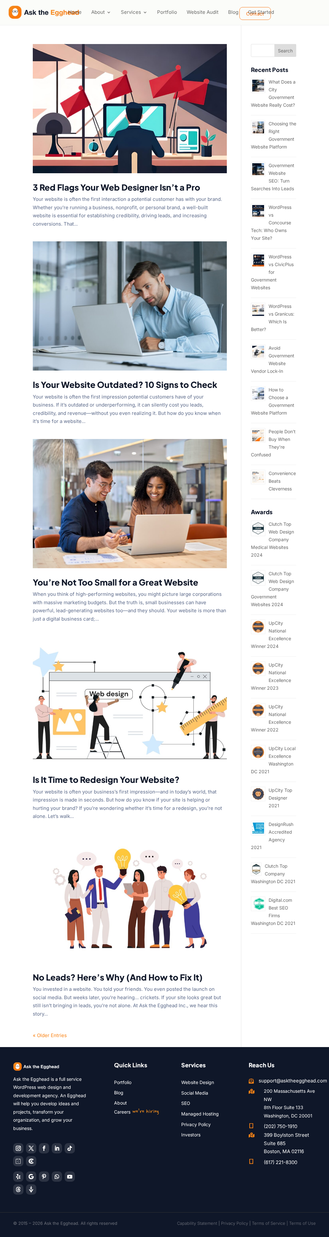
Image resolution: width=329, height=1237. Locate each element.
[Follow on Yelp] (18, 1176)
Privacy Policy (196, 1124)
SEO (185, 1103)
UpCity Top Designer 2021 (280, 797)
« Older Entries (50, 1035)
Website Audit (202, 12)
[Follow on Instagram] (18, 1148)
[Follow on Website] (31, 1189)
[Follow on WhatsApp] (57, 1176)
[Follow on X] (31, 1148)
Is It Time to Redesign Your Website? (106, 779)
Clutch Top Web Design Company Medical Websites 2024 (272, 539)
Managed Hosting (200, 1113)
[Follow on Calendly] (18, 1161)
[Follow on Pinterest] (44, 1176)
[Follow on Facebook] (44, 1148)
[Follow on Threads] (18, 1189)
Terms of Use (302, 1223)
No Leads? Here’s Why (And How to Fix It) (118, 977)
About (98, 12)
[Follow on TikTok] (70, 1148)
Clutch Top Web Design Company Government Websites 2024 (272, 589)
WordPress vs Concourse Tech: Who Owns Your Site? (271, 222)
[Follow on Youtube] (70, 1176)
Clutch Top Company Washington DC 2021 (273, 873)
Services (131, 12)
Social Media (194, 1093)
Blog (233, 12)
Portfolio (167, 12)
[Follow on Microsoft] (31, 1161)
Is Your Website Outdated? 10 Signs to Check (125, 384)
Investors (190, 1134)
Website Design (197, 1082)
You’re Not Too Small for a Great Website (115, 582)
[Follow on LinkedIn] (57, 1148)
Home (75, 12)
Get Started (261, 12)
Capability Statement (197, 1223)
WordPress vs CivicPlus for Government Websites (272, 272)
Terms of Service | (270, 1223)
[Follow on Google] (31, 1176)
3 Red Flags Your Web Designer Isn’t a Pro (116, 187)
